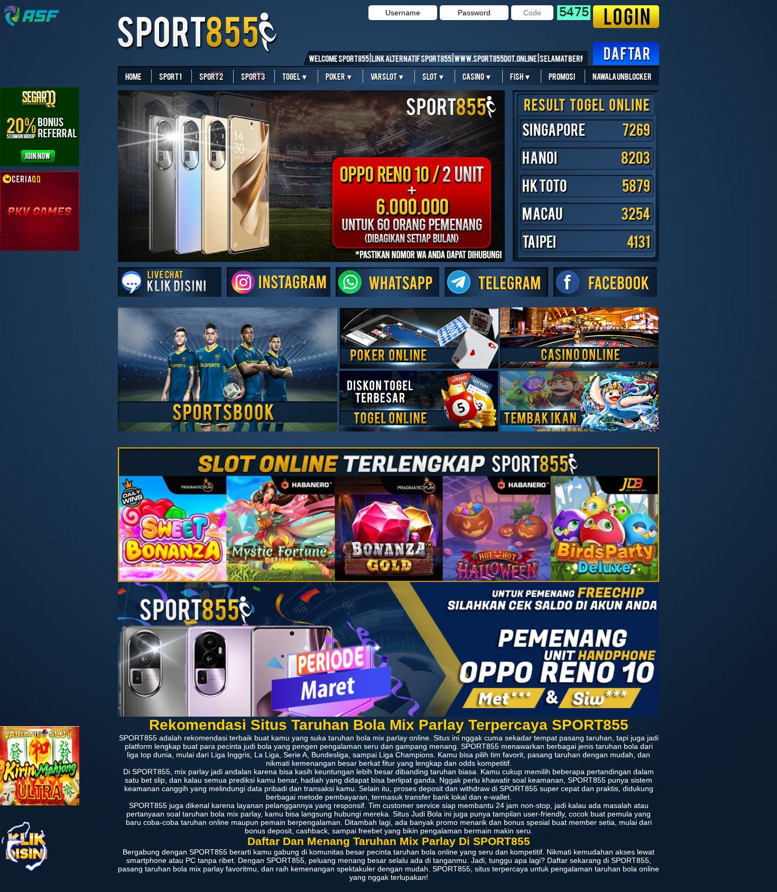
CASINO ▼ (477, 76)
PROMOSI (562, 76)
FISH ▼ (520, 76)
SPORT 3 (253, 76)
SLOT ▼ (433, 76)
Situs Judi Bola (417, 814)
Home (133, 76)
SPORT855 (151, 771)
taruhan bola (349, 738)
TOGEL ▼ (295, 76)
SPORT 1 (170, 76)
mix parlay (206, 869)
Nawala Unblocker (622, 76)
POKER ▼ (339, 76)
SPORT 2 (211, 76)
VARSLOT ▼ (388, 76)
